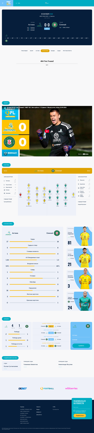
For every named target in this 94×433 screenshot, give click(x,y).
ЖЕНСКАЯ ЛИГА (23, 419)
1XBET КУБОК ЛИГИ (24, 423)
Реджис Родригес (82, 192)
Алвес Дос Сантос (82, 188)
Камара (7, 189)
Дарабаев (82, 184)
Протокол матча (67, 50)
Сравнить (81, 345)
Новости (38, 406)
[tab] (23, 171)
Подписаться (80, 415)
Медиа (38, 409)
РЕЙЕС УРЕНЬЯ (82, 196)
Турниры (22, 406)
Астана (31, 25)
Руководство (56, 409)
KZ (16, 3)
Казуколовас (9, 184)
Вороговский (9, 187)
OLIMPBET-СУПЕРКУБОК (25, 417)
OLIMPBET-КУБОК (24, 413)
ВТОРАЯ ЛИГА (23, 415)
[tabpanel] (24, 195)
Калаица (8, 180)
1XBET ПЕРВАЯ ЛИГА (24, 411)
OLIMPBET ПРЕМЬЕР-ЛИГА (26, 409)
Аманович (8, 193)
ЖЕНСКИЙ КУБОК (24, 421)
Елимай (62, 25)
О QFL (54, 406)
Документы (39, 414)
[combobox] (81, 335)
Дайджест (38, 412)
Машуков (82, 180)
